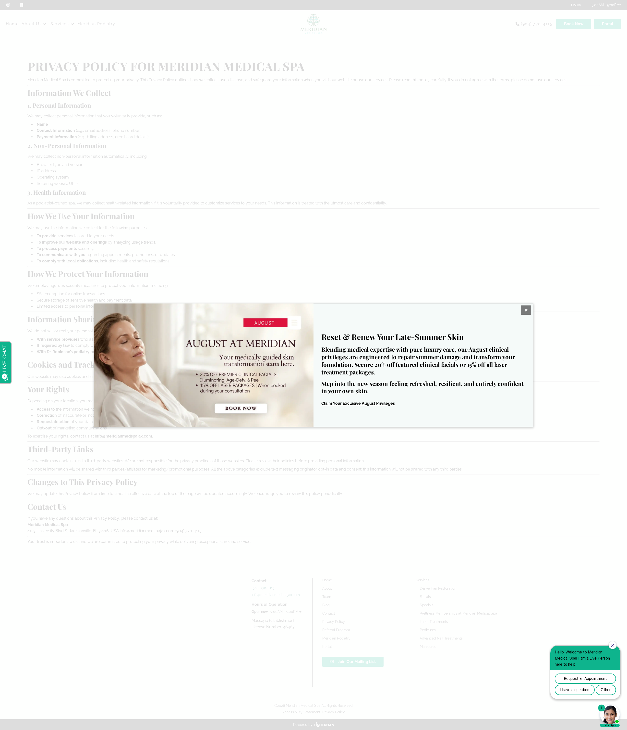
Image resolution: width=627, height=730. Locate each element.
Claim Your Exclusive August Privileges (358, 403)
